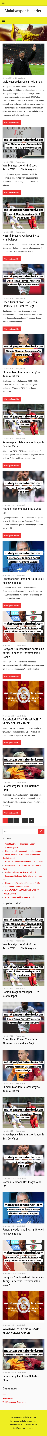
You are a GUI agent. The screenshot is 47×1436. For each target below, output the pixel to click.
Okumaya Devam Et (11, 122)
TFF (4, 1395)
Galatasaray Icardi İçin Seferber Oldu (19, 897)
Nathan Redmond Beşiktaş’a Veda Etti (20, 872)
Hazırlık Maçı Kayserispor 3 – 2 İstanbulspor (23, 851)
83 (25, 820)
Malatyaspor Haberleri (23, 10)
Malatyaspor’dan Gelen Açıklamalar (23, 81)
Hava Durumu (8, 1398)
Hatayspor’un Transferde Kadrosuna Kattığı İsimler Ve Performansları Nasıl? (23, 653)
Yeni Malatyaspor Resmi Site (14, 1402)
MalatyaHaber (20, 78)
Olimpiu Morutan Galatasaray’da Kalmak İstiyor (24, 861)
